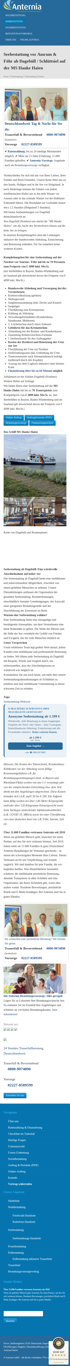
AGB (27, 1343)
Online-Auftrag (29, 40)
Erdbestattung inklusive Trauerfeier (32, 1258)
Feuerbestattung (15, 27)
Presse (6, 1343)
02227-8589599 (31, 144)
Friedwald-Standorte (24, 1215)
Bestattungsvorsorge (18, 33)
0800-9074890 (55, 134)
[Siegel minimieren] (67, 1343)
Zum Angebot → (35, 746)
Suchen (10, 1321)
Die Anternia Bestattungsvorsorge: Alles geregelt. (33, 995)
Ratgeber (22, 1347)
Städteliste (14, 1200)
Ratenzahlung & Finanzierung (25, 1127)
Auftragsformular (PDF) (39, 417)
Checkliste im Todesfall (21, 1133)
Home (6, 76)
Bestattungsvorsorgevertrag (23, 1271)
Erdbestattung (16, 1252)
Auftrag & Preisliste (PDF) (23, 1165)
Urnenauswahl (16, 1146)
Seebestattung (14, 21)
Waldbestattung (15, 15)
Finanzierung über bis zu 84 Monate (30, 370)
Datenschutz (36, 1343)
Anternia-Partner (11, 1350)
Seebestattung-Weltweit (17, 701)
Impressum (48, 1343)
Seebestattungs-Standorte (27, 1238)
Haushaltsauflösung (35, 1347)
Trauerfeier (14, 1265)
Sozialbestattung (17, 1158)
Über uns (10, 40)
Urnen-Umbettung (18, 1152)
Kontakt (12, 1177)
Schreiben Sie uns (15, 1095)
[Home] (22, 5)
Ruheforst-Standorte (24, 1221)
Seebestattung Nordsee (34, 76)
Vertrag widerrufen (20, 1184)
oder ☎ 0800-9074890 (35, 752)
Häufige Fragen (17, 1140)
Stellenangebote (17, 1343)
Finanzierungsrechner (42, 423)
